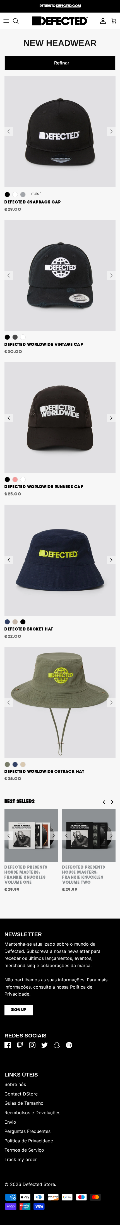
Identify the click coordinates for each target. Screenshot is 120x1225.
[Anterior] (8, 131)
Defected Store (39, 1184)
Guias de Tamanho (24, 1103)
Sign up (18, 1010)
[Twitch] (20, 1045)
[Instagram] (32, 1045)
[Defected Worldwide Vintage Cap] (60, 275)
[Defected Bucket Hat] (60, 560)
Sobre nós (15, 1084)
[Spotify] (69, 1045)
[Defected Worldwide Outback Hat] (60, 702)
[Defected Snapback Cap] (60, 131)
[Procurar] (18, 21)
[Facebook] (7, 1045)
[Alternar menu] (6, 21)
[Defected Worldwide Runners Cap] (60, 417)
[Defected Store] (60, 20)
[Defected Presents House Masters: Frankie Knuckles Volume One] (31, 835)
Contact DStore (21, 1094)
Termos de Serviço (24, 1150)
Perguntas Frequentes (27, 1131)
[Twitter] (44, 1045)
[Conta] (101, 21)
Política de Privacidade (28, 1141)
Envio (10, 1122)
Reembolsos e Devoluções (32, 1112)
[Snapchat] (57, 1045)
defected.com (68, 6)
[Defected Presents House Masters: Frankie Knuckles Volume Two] (89, 835)
